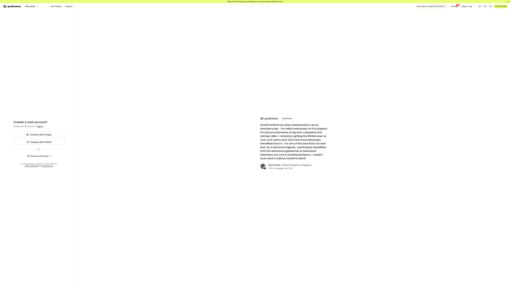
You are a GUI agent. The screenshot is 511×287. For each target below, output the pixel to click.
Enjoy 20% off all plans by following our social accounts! (254, 2)
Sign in (40, 126)
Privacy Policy (47, 166)
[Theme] (490, 6)
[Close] (508, 2)
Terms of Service (31, 166)
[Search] (480, 6)
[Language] (485, 6)
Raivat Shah (274, 165)
